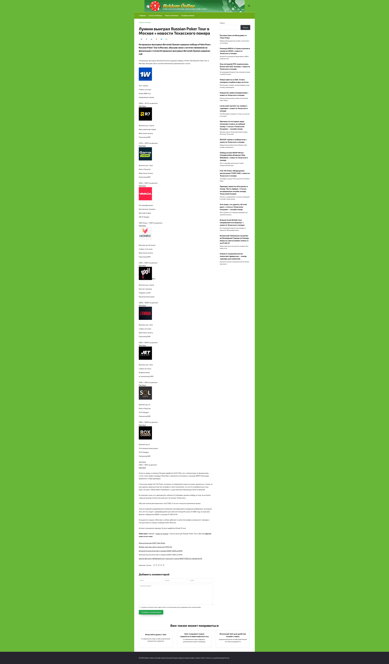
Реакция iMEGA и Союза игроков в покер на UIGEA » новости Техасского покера (235, 50)
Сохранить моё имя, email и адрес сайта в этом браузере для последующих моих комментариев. (171, 607)
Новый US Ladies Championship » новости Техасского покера (234, 94)
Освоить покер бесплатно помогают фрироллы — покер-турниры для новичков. (233, 256)
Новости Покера (171, 15)
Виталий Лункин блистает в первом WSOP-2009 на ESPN (160, 551)
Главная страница (144, 22)
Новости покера (162, 534)
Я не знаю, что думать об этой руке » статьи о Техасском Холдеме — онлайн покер (233, 206)
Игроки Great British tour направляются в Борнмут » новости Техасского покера (232, 222)
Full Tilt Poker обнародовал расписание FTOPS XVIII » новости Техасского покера (235, 173)
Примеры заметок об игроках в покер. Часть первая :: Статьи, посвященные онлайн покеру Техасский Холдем (234, 190)
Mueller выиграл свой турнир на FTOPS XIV (155, 547)
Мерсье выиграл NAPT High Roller (152, 543)
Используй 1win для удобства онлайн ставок (233, 635)
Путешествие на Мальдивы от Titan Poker (233, 36)
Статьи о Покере (155, 15)
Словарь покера (187, 15)
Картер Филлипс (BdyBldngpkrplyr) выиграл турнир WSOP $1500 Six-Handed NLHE (170, 558)
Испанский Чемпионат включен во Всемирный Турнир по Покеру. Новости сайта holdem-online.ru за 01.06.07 (234, 239)
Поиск (222, 23)
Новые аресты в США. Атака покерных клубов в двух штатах (234, 80)
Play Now (142, 106)
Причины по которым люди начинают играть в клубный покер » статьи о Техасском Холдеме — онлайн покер (232, 125)
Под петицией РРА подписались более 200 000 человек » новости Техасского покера (235, 66)
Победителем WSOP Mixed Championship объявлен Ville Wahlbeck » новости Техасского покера (234, 156)
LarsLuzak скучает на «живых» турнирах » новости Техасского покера (234, 108)
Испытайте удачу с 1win (155, 634)
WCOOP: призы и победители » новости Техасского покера (233, 140)
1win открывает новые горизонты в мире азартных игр (194, 635)
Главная (142, 15)
